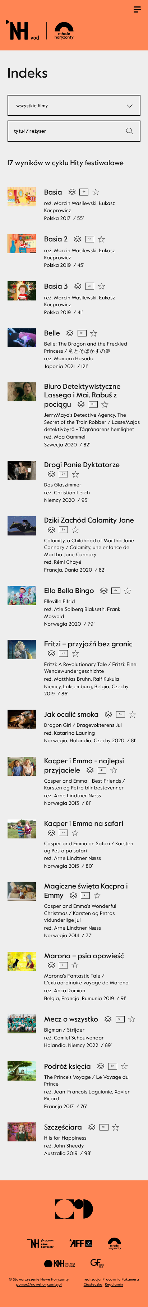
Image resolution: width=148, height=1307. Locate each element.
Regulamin (114, 1284)
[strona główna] (73, 29)
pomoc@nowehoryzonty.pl (39, 1284)
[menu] (137, 10)
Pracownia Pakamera (120, 1279)
